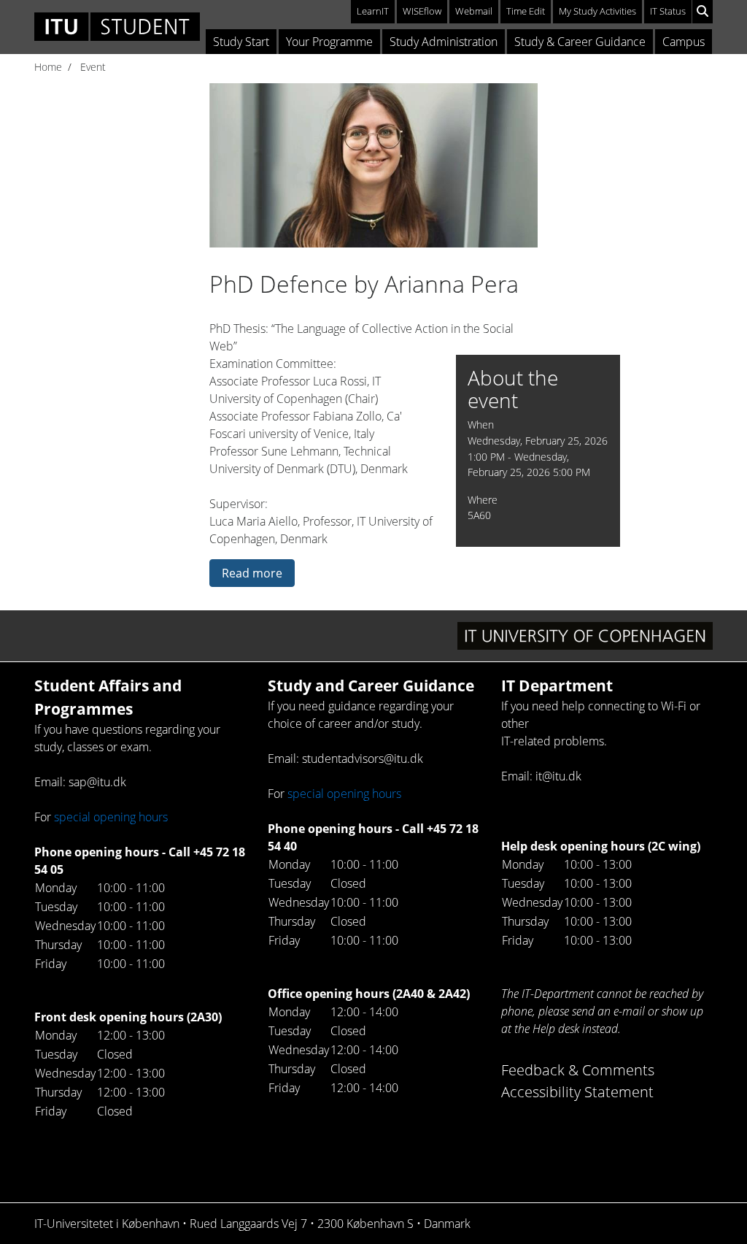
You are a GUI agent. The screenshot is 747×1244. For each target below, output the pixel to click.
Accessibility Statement (577, 1092)
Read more (252, 573)
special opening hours (111, 817)
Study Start (241, 42)
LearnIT (373, 11)
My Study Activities (597, 11)
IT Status (668, 11)
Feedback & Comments (577, 1070)
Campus (683, 42)
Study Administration (444, 42)
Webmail (473, 11)
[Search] (702, 11)
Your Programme (329, 42)
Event (93, 67)
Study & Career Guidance (580, 42)
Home (48, 67)
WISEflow (422, 11)
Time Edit (525, 11)
